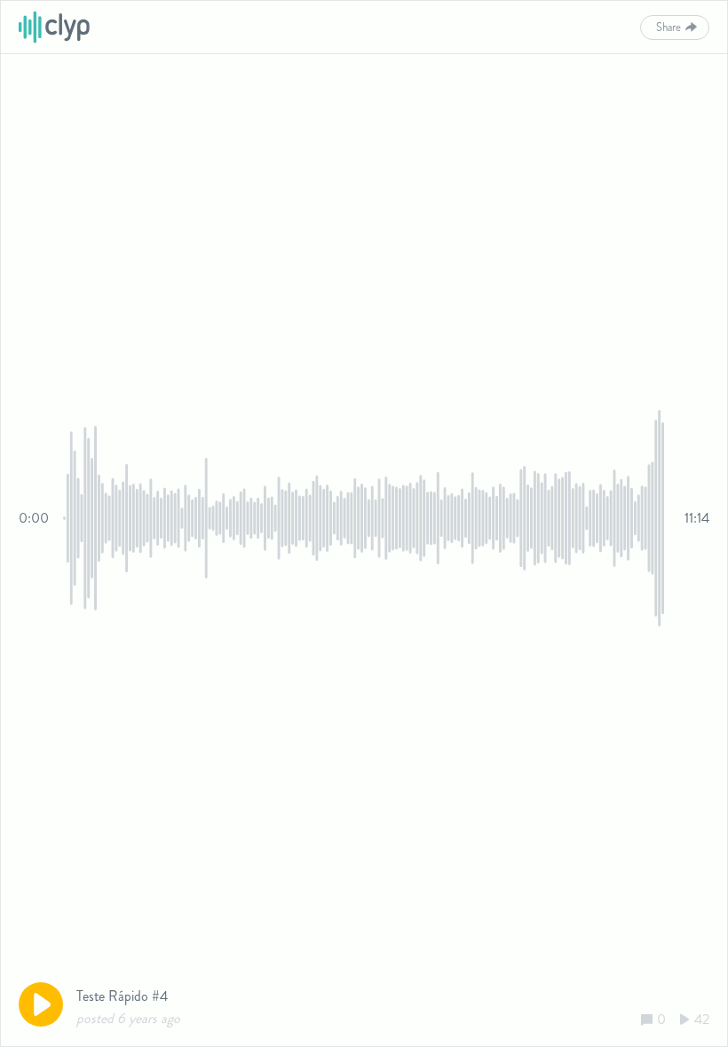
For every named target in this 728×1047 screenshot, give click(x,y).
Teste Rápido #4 (122, 996)
